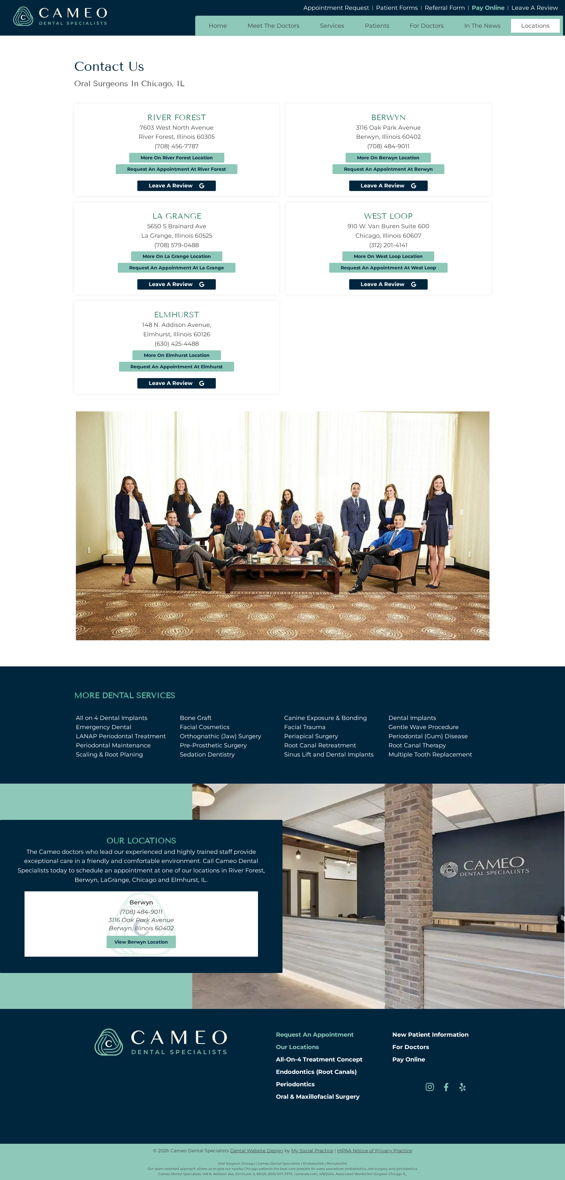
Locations (535, 25)
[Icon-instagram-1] (429, 1087)
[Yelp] (462, 1087)
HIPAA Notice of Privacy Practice (374, 1151)
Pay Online (408, 1059)
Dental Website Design (256, 1151)
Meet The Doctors (274, 25)
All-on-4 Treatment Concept (319, 1059)
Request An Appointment (315, 1034)
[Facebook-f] (446, 1087)
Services (332, 25)
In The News (482, 25)
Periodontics (295, 1084)
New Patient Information (430, 1034)
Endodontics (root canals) (316, 1072)
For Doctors (427, 25)
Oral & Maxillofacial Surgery (318, 1096)
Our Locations (297, 1047)
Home (218, 25)
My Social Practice (312, 1151)
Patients (377, 25)
